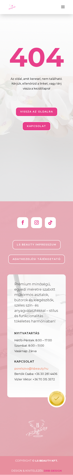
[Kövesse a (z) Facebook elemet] (22, 222)
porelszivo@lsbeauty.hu (31, 368)
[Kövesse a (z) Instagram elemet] (36, 222)
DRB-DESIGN (53, 470)
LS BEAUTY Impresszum (36, 244)
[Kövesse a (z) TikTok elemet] (50, 222)
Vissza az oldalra (36, 111)
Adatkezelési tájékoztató (37, 259)
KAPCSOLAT (36, 126)
